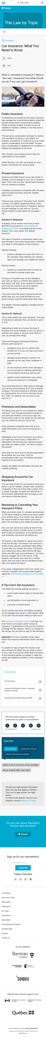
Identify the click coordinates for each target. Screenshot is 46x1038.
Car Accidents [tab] (11, 749)
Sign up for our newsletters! (23, 856)
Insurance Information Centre (17, 621)
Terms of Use (33, 1031)
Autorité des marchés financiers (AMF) (18, 698)
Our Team (5, 911)
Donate (7, 8)
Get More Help (7, 929)
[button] (38, 3)
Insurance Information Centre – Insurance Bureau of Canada (20, 689)
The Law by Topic (8, 897)
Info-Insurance (10, 681)
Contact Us (6, 938)
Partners (5, 933)
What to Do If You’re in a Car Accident (21, 765)
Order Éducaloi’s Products (11, 924)
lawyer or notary (29, 800)
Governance (6, 915)
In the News (6, 893)
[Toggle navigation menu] (3, 3)
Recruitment (6, 920)
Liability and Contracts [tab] (28, 749)
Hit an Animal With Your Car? (16, 770)
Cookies (26, 1031)
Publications (6, 906)
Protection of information (16, 1031)
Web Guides (6, 902)
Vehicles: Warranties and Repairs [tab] (17, 754)
